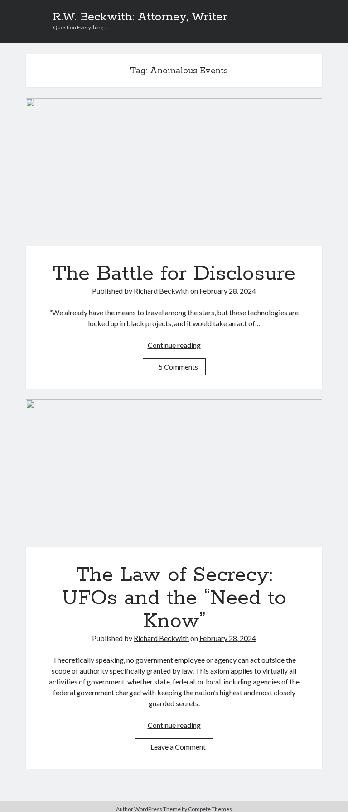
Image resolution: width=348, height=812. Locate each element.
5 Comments (178, 366)
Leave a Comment (178, 746)
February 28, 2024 (227, 290)
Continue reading (174, 345)
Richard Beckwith (161, 290)
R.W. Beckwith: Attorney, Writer (140, 17)
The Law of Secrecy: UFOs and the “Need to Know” (174, 473)
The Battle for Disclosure (174, 172)
